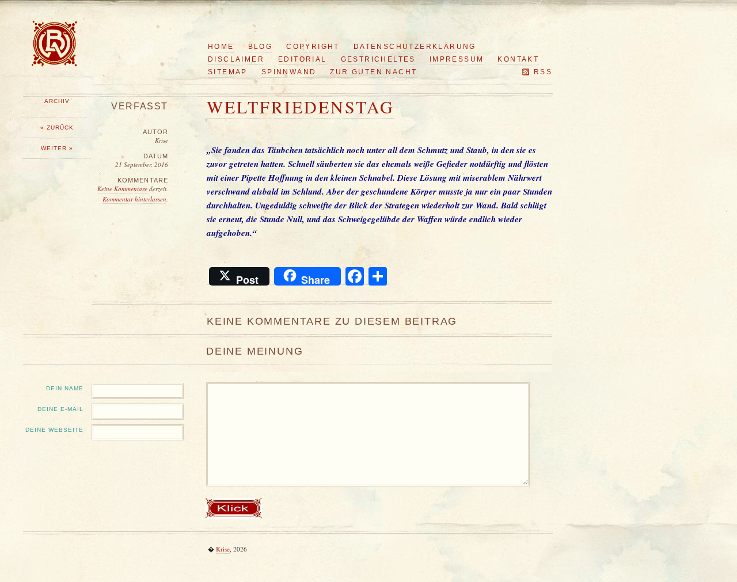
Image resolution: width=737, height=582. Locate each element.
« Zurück (57, 127)
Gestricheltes (378, 59)
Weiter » (57, 148)
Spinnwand (289, 72)
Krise (223, 549)
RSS (543, 72)
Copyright (313, 47)
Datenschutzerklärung (415, 47)
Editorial (302, 59)
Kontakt (518, 59)
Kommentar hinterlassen (134, 199)
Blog (260, 47)
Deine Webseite (54, 430)
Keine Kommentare (123, 188)
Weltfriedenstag (300, 106)
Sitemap (228, 72)
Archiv (57, 101)
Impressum (457, 59)
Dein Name (64, 388)
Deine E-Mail (60, 409)
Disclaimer (236, 59)
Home (221, 47)
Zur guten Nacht (373, 72)
